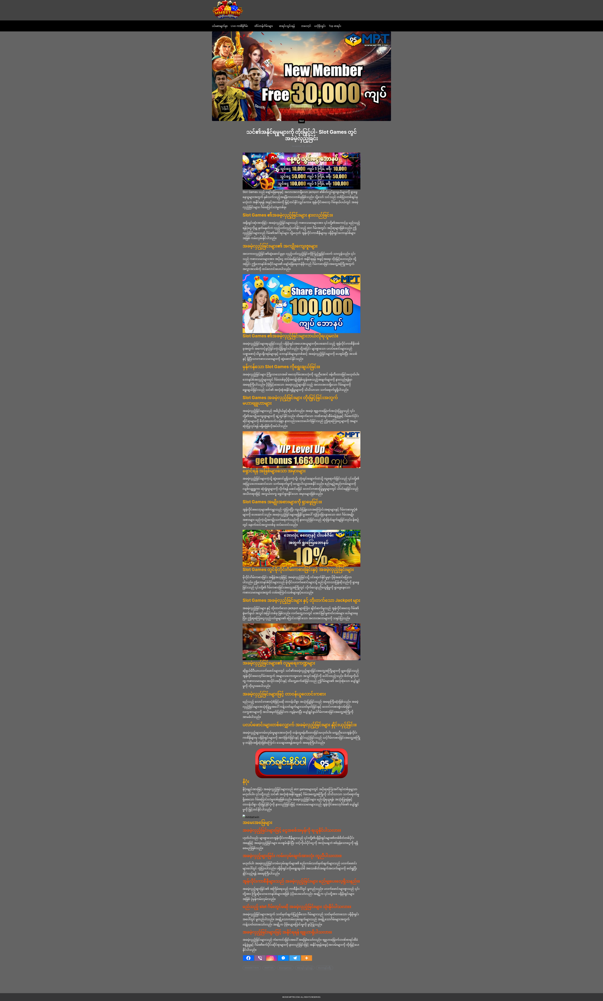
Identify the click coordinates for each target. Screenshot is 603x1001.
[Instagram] (271, 958)
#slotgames (285, 967)
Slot (301, 120)
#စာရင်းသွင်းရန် (304, 967)
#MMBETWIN (252, 967)
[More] (306, 958)
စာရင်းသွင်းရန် (287, 25)
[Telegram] (294, 958)
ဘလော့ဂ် (306, 25)
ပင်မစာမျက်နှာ (220, 25)
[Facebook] (248, 958)
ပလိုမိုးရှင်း (320, 25)
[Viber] (260, 958)
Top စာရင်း (335, 25)
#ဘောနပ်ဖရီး (324, 967)
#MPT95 (269, 967)
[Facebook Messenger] (283, 958)
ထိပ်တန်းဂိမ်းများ (263, 25)
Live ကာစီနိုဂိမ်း (239, 25)
